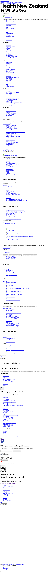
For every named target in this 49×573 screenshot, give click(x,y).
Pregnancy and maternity (35, 19)
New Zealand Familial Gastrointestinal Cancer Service (16, 200)
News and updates (6, 490)
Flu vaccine (8, 112)
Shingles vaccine (9, 115)
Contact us (31, 255)
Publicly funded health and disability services (15, 210)
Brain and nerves (9, 25)
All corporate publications (11, 282)
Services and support (7, 500)
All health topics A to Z (8, 150)
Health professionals (18, 2)
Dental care (8, 71)
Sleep (7, 85)
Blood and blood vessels (10, 22)
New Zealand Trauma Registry (12, 316)
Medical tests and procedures (11, 56)
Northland (8, 165)
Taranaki (7, 171)
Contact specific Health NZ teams (12, 323)
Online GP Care (6, 248)
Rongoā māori (8, 54)
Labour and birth (9, 134)
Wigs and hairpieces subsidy (11, 215)
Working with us (9, 260)
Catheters (7, 68)
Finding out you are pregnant (11, 126)
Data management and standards (12, 317)
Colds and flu (8, 45)
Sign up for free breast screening (12, 92)
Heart (7, 32)
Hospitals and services (8, 151)
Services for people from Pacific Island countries (15, 211)
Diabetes (7, 27)
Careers (12, 2)
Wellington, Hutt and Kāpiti (11, 174)
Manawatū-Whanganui (10, 163)
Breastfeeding (8, 137)
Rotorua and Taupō (9, 167)
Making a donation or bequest (12, 326)
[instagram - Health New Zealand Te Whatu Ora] (1, 508)
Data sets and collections (11, 309)
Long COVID (8, 47)
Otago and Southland (10, 166)
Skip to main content (5, 1)
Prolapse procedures (10, 67)
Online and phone (7, 220)
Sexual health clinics (10, 191)
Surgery (7, 53)
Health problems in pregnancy (12, 128)
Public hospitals (9, 186)
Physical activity (9, 79)
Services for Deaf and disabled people (13, 194)
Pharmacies (8, 192)
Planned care (8, 198)
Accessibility (5, 568)
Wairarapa (8, 173)
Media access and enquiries (11, 324)
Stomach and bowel (10, 38)
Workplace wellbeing (10, 86)
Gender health (8, 76)
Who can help (6, 208)
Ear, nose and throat (10, 28)
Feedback (5, 185)
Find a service (13, 157)
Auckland (8, 158)
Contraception (8, 95)
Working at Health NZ (10, 338)
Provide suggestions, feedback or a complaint (15, 327)
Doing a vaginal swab (10, 94)
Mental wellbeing (44, 19)
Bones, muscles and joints (11, 24)
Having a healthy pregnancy (11, 127)
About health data (9, 310)
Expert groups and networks (11, 275)
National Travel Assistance (11, 217)
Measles (7, 49)
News (4, 281)
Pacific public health (10, 78)
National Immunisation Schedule (12, 98)
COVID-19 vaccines (10, 114)
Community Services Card (11, 216)
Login (3, 357)
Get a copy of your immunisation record (14, 104)
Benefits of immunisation (11, 103)
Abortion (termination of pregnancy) (13, 136)
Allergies (7, 20)
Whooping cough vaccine (11, 111)
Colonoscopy (8, 63)
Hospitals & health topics (6, 2)
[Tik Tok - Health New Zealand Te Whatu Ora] (1, 561)
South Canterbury (9, 169)
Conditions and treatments (8, 486)
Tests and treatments (13, 19)
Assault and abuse (9, 145)
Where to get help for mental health (13, 142)
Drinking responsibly (10, 72)
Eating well (8, 73)
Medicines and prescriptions (11, 51)
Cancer (7, 26)
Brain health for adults (10, 69)
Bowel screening (9, 93)
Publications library (18, 255)
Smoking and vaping (10, 81)
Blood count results (9, 62)
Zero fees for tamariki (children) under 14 (14, 212)
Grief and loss (8, 146)
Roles (7, 340)
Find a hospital (6, 157)
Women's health (9, 40)
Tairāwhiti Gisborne (10, 170)
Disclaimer (5, 499)
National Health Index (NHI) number (13, 219)
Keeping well (20, 19)
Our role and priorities (10, 256)
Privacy (4, 567)
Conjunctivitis (8, 50)
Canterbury (8, 161)
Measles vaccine (9, 91)
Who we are (11, 255)
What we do (6, 255)
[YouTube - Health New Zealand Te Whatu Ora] (1, 559)
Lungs (7, 34)
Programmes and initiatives (11, 257)
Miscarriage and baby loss (11, 133)
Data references (9, 321)
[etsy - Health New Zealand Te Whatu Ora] (24, 557)
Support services (9, 195)
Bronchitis (8, 48)
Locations (5, 498)
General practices (9, 189)
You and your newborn (10, 140)
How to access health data (11, 311)
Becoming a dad (9, 141)
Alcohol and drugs (9, 144)
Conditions (5, 19)
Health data (25, 255)
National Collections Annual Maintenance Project (16, 319)
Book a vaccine (9, 101)
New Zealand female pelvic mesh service (14, 199)
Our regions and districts (10, 258)
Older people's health (10, 36)
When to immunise (9, 100)
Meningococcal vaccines (11, 113)
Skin (6, 37)
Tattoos (7, 82)
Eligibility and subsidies (21, 157)
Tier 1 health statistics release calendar (13, 313)
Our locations (8, 339)
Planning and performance (11, 259)
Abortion (7, 65)
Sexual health (8, 80)
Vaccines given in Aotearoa (11, 99)
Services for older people (11, 193)
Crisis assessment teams (10, 143)
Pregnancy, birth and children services (13, 138)
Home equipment (9, 55)
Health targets (6, 269)
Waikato (7, 172)
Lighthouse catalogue (10, 315)
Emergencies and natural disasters (12, 74)
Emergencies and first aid (11, 57)
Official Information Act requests (12, 325)
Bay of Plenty (8, 160)
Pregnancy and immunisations (12, 129)
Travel (7, 84)
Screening (8, 130)
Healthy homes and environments (12, 77)
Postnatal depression (10, 135)
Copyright (5, 569)
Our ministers (8, 273)
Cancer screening (9, 70)
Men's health (8, 35)
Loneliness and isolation (10, 148)
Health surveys (9, 314)
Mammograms (8, 64)
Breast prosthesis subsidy (11, 214)
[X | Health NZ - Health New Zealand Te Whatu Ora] (1, 563)
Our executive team (9, 270)
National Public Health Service (12, 196)
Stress (7, 149)
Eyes (7, 29)
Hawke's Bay (8, 162)
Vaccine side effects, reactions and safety (14, 102)
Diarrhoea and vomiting (10, 46)
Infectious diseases (9, 33)
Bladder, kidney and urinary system (13, 21)
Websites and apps (6, 496)
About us (5, 249)
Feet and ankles (9, 30)
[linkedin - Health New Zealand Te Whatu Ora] (1, 510)
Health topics (6, 13)
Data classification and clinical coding (13, 318)
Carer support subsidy (10, 213)
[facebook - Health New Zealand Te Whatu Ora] (1, 506)
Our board (8, 271)
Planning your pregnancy (11, 125)
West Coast (8, 175)
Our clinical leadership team (11, 272)
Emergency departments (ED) (12, 187)
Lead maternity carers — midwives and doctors (15, 132)
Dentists (7, 190)
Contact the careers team (10, 342)
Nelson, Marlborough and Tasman (12, 164)
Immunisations (26, 19)
